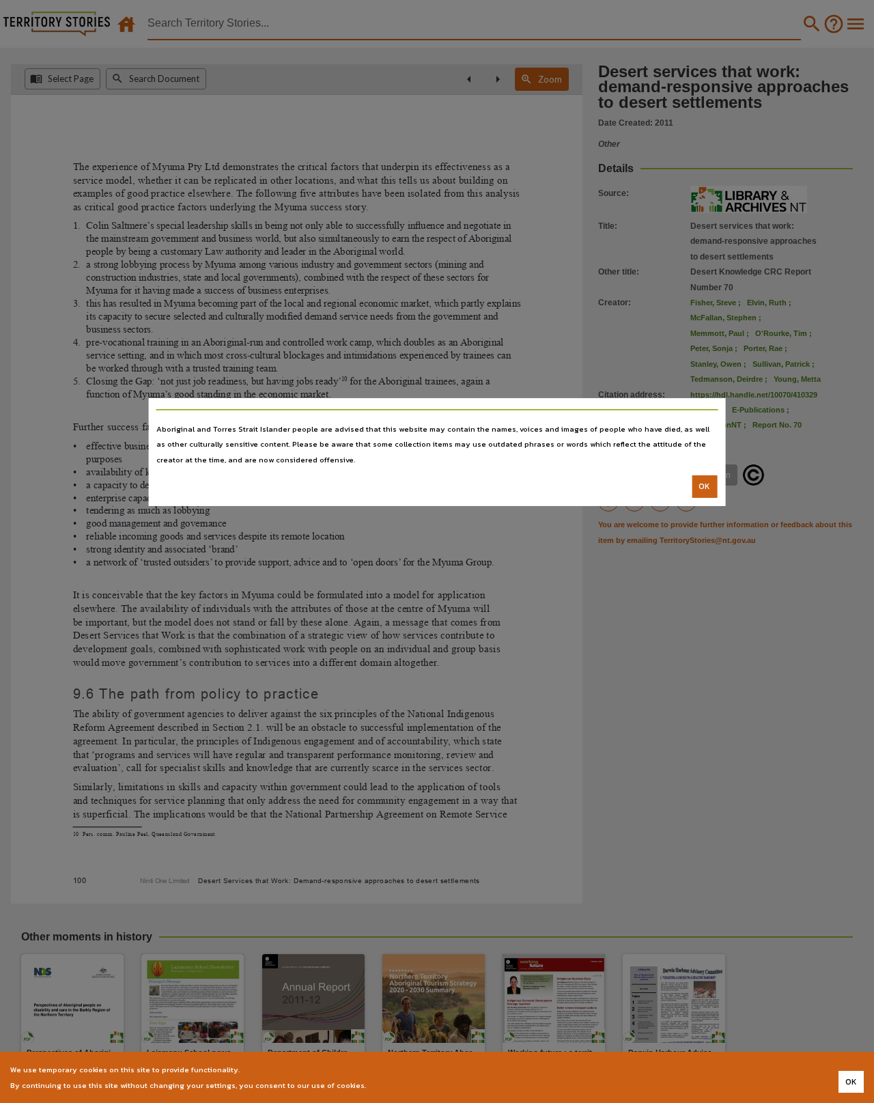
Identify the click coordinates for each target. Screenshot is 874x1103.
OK (704, 486)
